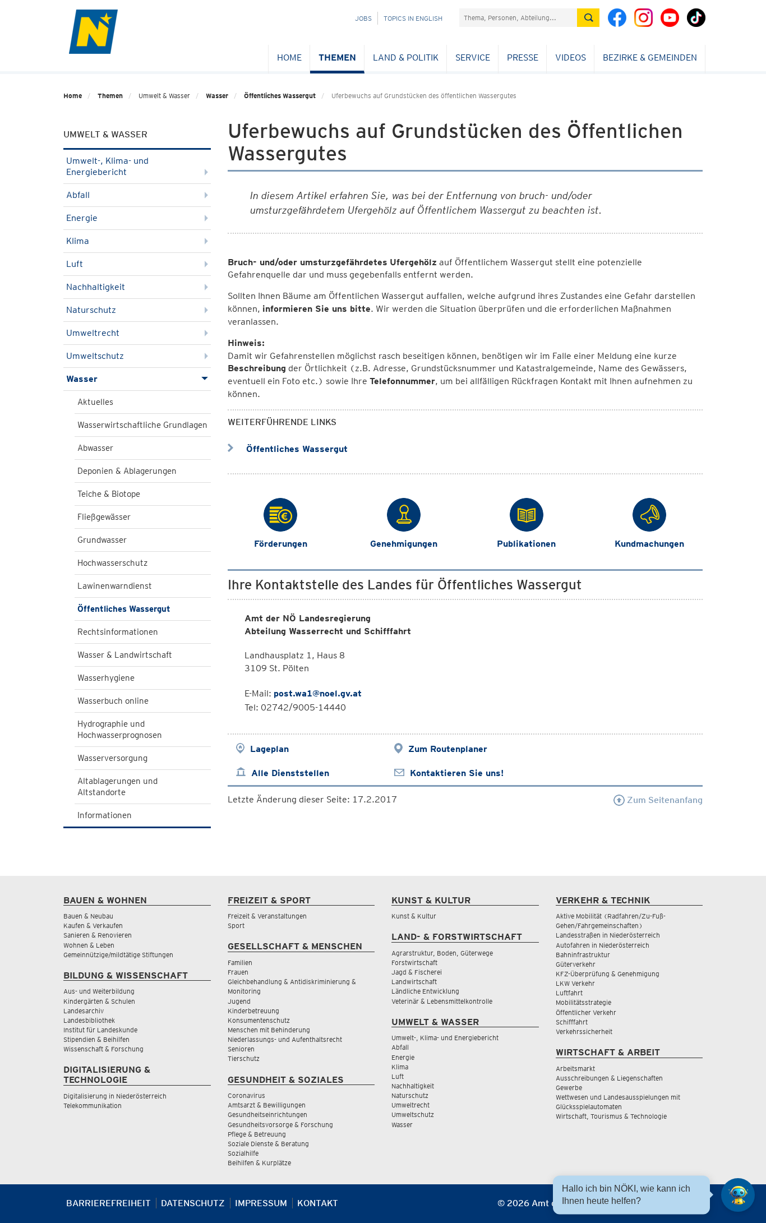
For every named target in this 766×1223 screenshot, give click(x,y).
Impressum (261, 1203)
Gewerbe (569, 1087)
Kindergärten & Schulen (99, 1001)
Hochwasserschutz (112, 563)
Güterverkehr (576, 964)
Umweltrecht (92, 332)
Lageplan (269, 749)
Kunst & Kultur (413, 916)
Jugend (239, 1001)
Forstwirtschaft (414, 962)
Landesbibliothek (89, 1020)
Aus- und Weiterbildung (99, 991)
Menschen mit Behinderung (269, 1030)
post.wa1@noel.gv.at (318, 693)
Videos (570, 57)
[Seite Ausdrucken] (693, 1207)
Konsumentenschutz (259, 1020)
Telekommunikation (92, 1105)
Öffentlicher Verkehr (586, 1012)
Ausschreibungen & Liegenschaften (609, 1078)
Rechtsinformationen (117, 632)
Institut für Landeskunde (100, 1030)
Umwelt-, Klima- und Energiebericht (107, 166)
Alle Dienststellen (290, 773)
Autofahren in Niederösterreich (602, 945)
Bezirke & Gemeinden (650, 57)
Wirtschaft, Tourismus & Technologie (611, 1116)
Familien (240, 962)
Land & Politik (406, 57)
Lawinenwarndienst (114, 586)
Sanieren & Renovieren (97, 935)
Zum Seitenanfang (664, 800)
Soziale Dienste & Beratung (268, 1143)
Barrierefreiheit (108, 1203)
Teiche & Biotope (108, 494)
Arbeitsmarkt (575, 1068)
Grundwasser (102, 540)
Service (472, 57)
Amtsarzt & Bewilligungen (267, 1105)
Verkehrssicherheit (584, 1031)
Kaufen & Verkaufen (93, 925)
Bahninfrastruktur (583, 954)
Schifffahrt (572, 1022)
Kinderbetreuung (253, 1011)
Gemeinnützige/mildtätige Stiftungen (118, 954)
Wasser (217, 95)
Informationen (104, 815)
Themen (337, 57)
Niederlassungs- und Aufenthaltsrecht (285, 1039)
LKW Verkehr (575, 983)
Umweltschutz (95, 355)
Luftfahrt (569, 993)
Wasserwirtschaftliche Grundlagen (142, 425)
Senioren (241, 1049)
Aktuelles (95, 402)
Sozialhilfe (243, 1153)
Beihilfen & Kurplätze (259, 1163)
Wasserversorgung (112, 758)
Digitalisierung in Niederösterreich (115, 1096)
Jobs (363, 18)
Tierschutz (244, 1058)
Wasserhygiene (106, 678)
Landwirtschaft (414, 981)
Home (289, 57)
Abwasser (95, 448)
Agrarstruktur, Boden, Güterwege (442, 953)
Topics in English (413, 18)
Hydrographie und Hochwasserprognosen (119, 729)
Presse (522, 57)
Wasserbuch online (113, 701)
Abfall (78, 195)
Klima (77, 241)
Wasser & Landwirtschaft (124, 655)
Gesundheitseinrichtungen (267, 1114)
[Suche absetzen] (588, 17)
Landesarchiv (83, 1011)
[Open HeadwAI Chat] (738, 1195)
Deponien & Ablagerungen (127, 471)
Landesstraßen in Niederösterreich (608, 935)
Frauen (238, 972)
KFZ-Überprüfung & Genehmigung (607, 974)
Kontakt (317, 1203)
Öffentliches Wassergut (280, 95)
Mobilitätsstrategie (583, 1002)
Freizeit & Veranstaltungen (267, 916)
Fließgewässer (104, 517)
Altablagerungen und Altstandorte (117, 786)
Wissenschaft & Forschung (103, 1049)
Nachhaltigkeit (95, 286)
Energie (82, 218)
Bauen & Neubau (88, 916)
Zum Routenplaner (447, 749)
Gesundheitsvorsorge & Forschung (280, 1124)
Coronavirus (246, 1095)
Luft (74, 264)
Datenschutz (193, 1203)
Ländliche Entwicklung (425, 991)
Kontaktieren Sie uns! (457, 773)
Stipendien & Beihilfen (96, 1039)
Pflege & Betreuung (257, 1134)
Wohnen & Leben (88, 945)
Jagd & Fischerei (416, 972)
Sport (236, 925)
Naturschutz (91, 309)
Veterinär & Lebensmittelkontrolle (441, 1001)
